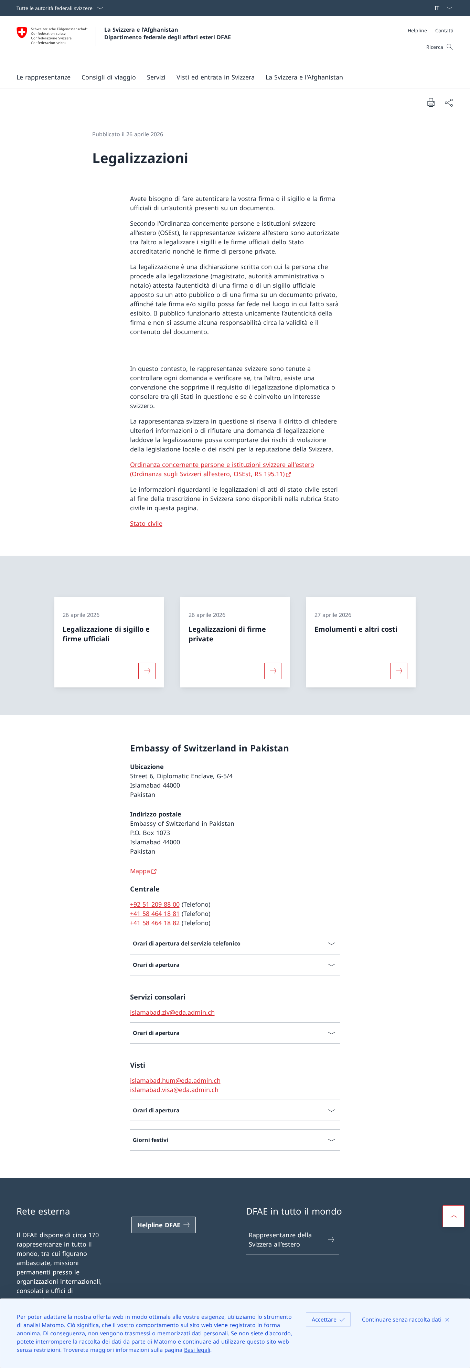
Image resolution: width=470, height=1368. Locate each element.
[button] (108, 77)
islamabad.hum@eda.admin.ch (175, 1080)
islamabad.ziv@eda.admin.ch (172, 1012)
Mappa (140, 871)
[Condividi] (449, 102)
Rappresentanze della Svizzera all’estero (280, 1239)
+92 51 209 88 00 (155, 904)
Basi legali (197, 1350)
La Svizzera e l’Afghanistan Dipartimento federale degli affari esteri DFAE (167, 33)
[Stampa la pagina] (431, 102)
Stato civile (146, 523)
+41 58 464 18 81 (155, 913)
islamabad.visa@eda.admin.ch (174, 1090)
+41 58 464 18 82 (155, 923)
